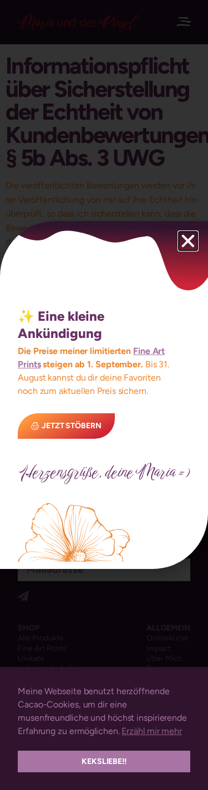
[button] (188, 241)
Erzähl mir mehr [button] (151, 731)
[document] (104, 395)
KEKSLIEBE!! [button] (104, 761)
